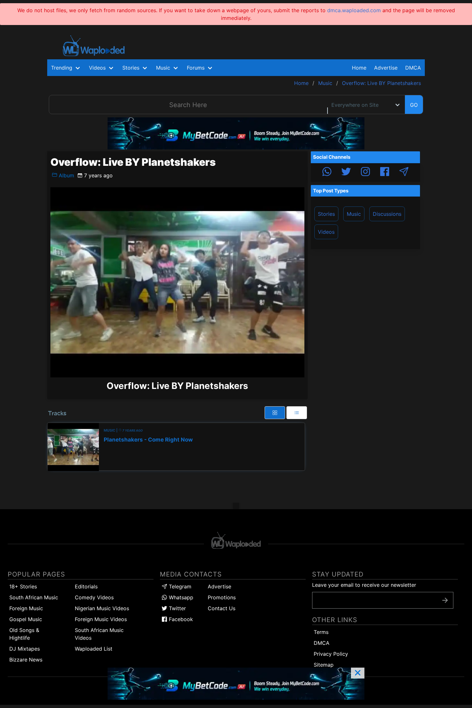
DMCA (413, 67)
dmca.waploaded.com (354, 10)
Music (354, 214)
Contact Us (221, 608)
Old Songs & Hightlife (24, 634)
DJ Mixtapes (24, 648)
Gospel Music (25, 619)
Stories (326, 214)
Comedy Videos (94, 597)
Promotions (222, 597)
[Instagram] (365, 172)
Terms (321, 632)
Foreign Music (26, 608)
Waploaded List (93, 648)
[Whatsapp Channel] (327, 172)
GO (414, 105)
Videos (326, 232)
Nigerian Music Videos (102, 608)
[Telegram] (404, 172)
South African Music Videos (99, 634)
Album (65, 175)
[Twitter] (346, 172)
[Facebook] (384, 172)
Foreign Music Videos (101, 619)
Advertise (219, 586)
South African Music (33, 597)
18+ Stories (23, 586)
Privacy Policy (331, 654)
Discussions (387, 214)
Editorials (86, 586)
